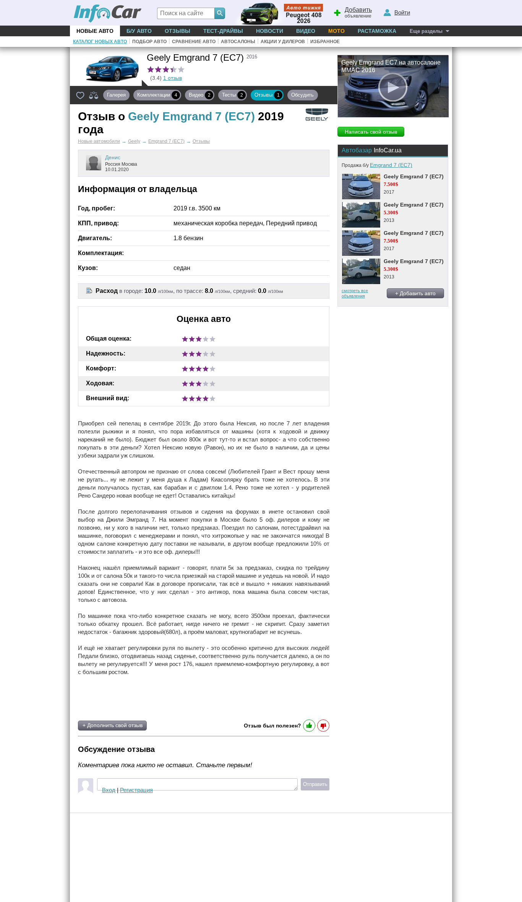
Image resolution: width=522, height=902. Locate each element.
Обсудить (304, 95)
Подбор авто (149, 41)
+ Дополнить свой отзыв (113, 725)
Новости (269, 31)
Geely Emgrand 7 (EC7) (414, 176)
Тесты (232, 95)
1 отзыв (172, 78)
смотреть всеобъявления (355, 293)
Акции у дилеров (283, 41)
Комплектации (157, 95)
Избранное (325, 41)
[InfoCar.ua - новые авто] (108, 14)
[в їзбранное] (80, 95)
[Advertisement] (168, 698)
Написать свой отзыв (371, 132)
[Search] (219, 13)
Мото (336, 31)
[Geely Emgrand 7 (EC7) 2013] (361, 215)
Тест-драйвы (223, 31)
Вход (108, 790)
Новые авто (94, 31)
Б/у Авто (139, 31)
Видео (305, 31)
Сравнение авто (194, 41)
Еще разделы (426, 31)
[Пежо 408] (277, 13)
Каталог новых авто (100, 41)
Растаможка (377, 31)
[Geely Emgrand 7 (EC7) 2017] (361, 186)
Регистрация (136, 790)
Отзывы (177, 31)
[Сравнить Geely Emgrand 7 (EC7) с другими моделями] (93, 95)
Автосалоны (238, 41)
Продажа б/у (377, 165)
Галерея (116, 95)
